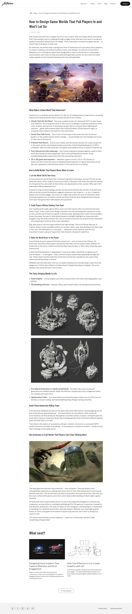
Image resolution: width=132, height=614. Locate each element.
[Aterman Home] (7, 4)
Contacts (112, 3)
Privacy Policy (102, 608)
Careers (92, 3)
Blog (105, 3)
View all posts (67, 591)
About (99, 3)
